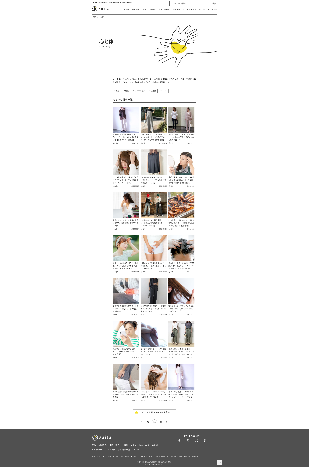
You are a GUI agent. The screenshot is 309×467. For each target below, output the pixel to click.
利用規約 (134, 456)
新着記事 (136, 9)
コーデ (164, 90)
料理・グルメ (178, 9)
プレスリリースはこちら (110, 456)
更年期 (153, 90)
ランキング (124, 9)
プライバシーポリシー (161, 456)
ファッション (140, 90)
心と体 (202, 9)
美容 (117, 90)
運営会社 (187, 456)
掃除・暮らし (164, 9)
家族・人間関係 (149, 9)
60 (161, 422)
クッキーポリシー (176, 456)
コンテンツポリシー (145, 456)
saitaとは (137, 449)
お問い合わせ (96, 456)
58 (148, 422)
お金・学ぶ (191, 9)
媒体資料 (195, 456)
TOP (94, 17)
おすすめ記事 (124, 456)
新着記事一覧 (124, 449)
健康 (127, 90)
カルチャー (212, 9)
